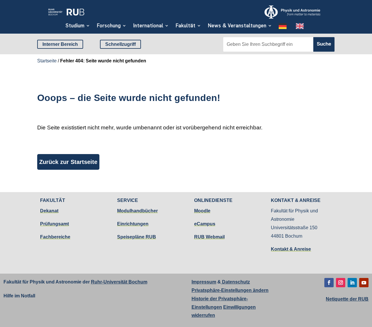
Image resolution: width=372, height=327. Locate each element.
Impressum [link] (204, 281)
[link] (66, 16)
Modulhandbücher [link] (137, 210)
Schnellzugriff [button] (120, 44)
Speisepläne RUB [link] (136, 236)
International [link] (148, 25)
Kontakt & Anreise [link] (291, 249)
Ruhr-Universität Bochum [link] (119, 281)
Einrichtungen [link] (133, 223)
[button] (329, 282)
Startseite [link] (47, 60)
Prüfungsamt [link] (54, 223)
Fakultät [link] (186, 25)
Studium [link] (75, 25)
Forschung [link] (109, 25)
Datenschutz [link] (235, 281)
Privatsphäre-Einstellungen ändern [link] (230, 290)
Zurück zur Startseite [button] (68, 162)
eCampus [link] (204, 223)
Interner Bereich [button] (60, 44)
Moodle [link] (202, 210)
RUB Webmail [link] (209, 236)
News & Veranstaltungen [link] (237, 25)
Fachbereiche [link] (55, 236)
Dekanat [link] (49, 210)
